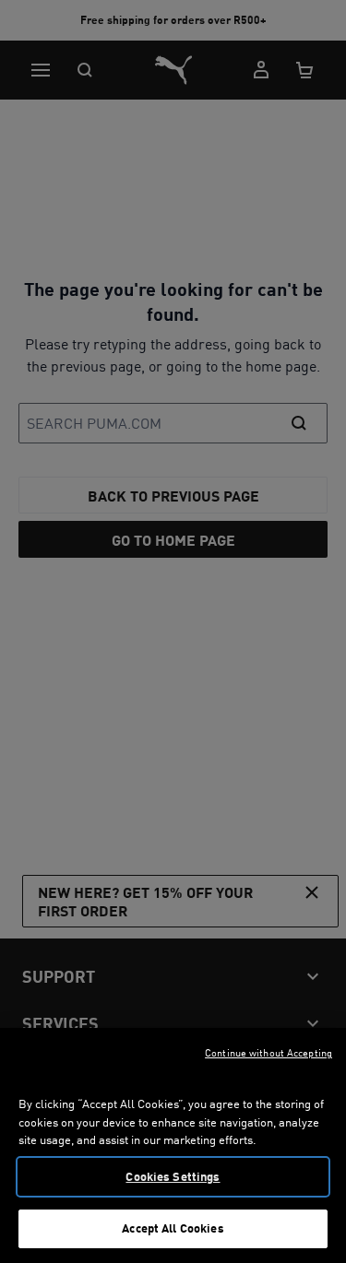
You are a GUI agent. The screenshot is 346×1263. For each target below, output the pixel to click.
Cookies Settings (172, 1176)
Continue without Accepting (268, 1052)
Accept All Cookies (172, 1228)
